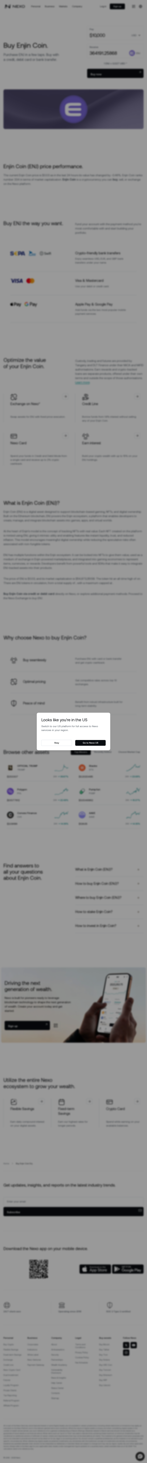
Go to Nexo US (90, 742)
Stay (56, 742)
